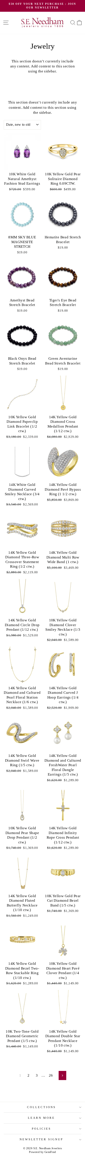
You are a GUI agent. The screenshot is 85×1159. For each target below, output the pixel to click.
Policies (41, 1128)
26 (51, 1075)
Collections (41, 1107)
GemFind (50, 1152)
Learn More (41, 1117)
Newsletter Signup (41, 1139)
